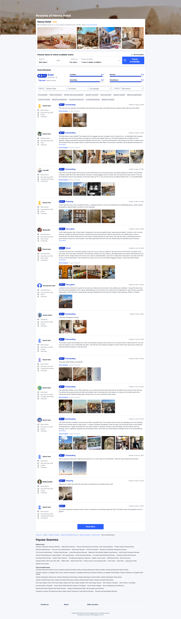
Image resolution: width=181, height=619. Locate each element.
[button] (165, 3)
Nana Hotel (120, 561)
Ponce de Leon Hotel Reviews (61, 549)
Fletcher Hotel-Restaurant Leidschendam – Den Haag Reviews (55, 555)
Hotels (45, 535)
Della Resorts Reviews (68, 546)
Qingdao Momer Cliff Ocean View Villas (48, 561)
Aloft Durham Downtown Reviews (129, 552)
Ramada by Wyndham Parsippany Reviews (113, 549)
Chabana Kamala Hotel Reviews (126, 555)
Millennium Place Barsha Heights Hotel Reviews (103, 552)
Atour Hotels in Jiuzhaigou (127, 583)
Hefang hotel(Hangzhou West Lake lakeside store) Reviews (85, 588)
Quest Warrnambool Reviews (78, 552)
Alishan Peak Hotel (76, 561)
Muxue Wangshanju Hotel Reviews (113, 585)
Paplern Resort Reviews (60, 558)
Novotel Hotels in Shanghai (44, 585)
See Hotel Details (92, 25)
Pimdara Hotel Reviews (61, 552)
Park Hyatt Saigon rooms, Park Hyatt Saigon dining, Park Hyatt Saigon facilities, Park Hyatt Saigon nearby (68, 583)
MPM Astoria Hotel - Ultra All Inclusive (118, 558)
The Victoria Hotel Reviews (44, 552)
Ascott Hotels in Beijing (94, 585)
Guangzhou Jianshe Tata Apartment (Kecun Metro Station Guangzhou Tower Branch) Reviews (65, 591)
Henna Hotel (96, 535)
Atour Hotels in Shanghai (110, 583)
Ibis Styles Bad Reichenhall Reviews (104, 555)
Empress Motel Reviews (43, 549)
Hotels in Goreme (85, 535)
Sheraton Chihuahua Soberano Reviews (48, 546)
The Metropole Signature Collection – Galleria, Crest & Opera (87, 558)
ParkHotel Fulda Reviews (43, 558)
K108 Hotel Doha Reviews (83, 555)
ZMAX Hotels (65, 561)
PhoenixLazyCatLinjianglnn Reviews (106, 591)
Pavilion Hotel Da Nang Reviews (124, 546)
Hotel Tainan (111, 561)
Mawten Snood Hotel (42, 563)
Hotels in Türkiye (54, 535)
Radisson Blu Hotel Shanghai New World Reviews (51, 588)
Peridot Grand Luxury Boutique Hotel (95, 561)
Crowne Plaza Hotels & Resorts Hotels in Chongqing (70, 585)
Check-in (41, 59)
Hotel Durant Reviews (78, 549)
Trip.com (38, 535)
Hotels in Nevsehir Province (69, 535)
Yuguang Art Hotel (131, 561)
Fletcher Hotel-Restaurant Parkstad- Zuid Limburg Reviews (95, 546)
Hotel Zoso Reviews (92, 549)
